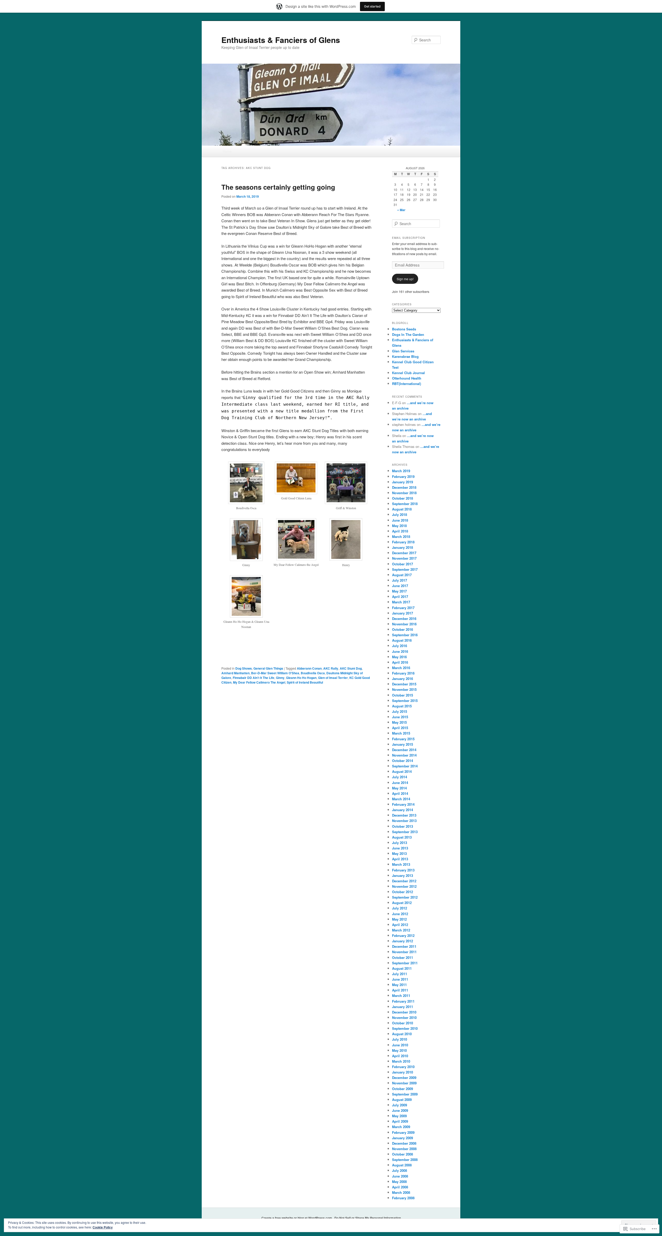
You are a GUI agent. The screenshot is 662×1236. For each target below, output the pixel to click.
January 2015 (402, 744)
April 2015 (400, 727)
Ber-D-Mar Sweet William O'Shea (275, 673)
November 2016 (404, 623)
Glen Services (403, 351)
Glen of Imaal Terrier (333, 677)
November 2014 (404, 755)
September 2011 (405, 962)
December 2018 (404, 487)
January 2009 (402, 1137)
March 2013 (401, 864)
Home (227, 151)
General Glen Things (268, 668)
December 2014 (404, 749)
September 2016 (405, 634)
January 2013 (402, 875)
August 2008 (402, 1165)
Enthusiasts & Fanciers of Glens (280, 39)
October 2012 (402, 891)
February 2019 (403, 476)
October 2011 (402, 957)
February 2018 (403, 541)
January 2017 (402, 613)
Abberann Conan (309, 668)
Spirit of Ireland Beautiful (305, 682)
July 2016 (399, 645)
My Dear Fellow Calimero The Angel (259, 682)
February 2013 (403, 870)
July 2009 (399, 1104)
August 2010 (402, 1033)
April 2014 (400, 793)
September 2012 (405, 897)
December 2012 (404, 880)
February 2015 (403, 738)
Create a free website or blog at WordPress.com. (297, 1218)
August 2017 (402, 574)
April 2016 (400, 662)
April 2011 (400, 990)
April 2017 (400, 596)
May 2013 (399, 853)
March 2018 (401, 536)
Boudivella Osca (313, 673)
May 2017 (399, 591)
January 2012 (402, 940)
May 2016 (399, 656)
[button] (246, 489)
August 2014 (402, 771)
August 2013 (402, 837)
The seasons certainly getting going (278, 187)
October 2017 (402, 563)
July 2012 (399, 908)
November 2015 (404, 689)
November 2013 (404, 820)
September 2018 (405, 503)
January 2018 (402, 547)
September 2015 (405, 700)
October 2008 (402, 1154)
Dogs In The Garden (408, 334)
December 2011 (404, 946)
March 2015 (401, 733)
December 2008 (404, 1143)
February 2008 (403, 1197)
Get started (372, 6)
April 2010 (400, 1055)
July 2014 (399, 776)
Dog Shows (243, 668)
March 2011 (401, 995)
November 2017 (404, 558)
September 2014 (405, 766)
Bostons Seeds (404, 329)
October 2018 (402, 498)
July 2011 (399, 973)
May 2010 (399, 1050)
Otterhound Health (406, 378)
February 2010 (403, 1066)
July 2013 (399, 842)
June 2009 (400, 1110)
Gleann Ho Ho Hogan (301, 677)
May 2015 (399, 722)
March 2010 (401, 1061)
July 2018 (399, 514)
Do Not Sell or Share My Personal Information (367, 1218)
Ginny (280, 677)
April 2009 (400, 1121)
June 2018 (400, 520)
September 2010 (405, 1028)
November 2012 (404, 886)
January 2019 (402, 481)
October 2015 (402, 695)
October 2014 (402, 760)
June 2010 (400, 1044)
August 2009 (402, 1099)
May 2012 (399, 919)
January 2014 (402, 809)
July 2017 (399, 580)
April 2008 (400, 1187)
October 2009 (402, 1088)
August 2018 (402, 509)
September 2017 (405, 569)
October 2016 (402, 629)
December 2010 (404, 1012)
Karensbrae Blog (405, 356)
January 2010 (402, 1072)
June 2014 (400, 782)
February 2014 (403, 804)
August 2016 (402, 640)
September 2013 (405, 831)
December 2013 (404, 815)
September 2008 (405, 1159)
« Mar (401, 210)
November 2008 (404, 1148)
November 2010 (404, 1017)
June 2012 (400, 913)
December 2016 (404, 618)
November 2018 (404, 492)
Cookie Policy (103, 1227)
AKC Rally (330, 668)
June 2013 (400, 848)
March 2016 (401, 667)
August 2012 (402, 902)
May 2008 (399, 1181)
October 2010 (402, 1022)
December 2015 (404, 684)
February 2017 (403, 607)
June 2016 (400, 651)
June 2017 (400, 585)
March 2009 (401, 1126)
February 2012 (403, 935)
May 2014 (399, 788)
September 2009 (405, 1094)
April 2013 (400, 858)
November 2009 (404, 1082)
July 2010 (399, 1039)
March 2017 (401, 602)
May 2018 (399, 525)
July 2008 (399, 1170)
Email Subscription (408, 238)
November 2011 (404, 951)
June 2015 (400, 716)
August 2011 (402, 968)
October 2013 (402, 826)
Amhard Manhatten (235, 673)
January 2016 (402, 678)
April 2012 (400, 924)
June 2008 (400, 1176)
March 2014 (401, 798)
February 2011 (403, 1001)
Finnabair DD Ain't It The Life (253, 677)
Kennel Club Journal (408, 372)
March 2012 (401, 930)
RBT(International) (406, 383)
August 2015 (402, 706)
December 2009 (404, 1077)
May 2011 (399, 984)
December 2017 (404, 552)
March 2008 (401, 1192)
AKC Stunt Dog (351, 668)
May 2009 (399, 1115)
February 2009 (403, 1132)
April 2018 (400, 531)
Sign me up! (405, 279)
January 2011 (402, 1006)
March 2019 (401, 470)
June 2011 (400, 979)
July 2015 (399, 711)
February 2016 (403, 673)
